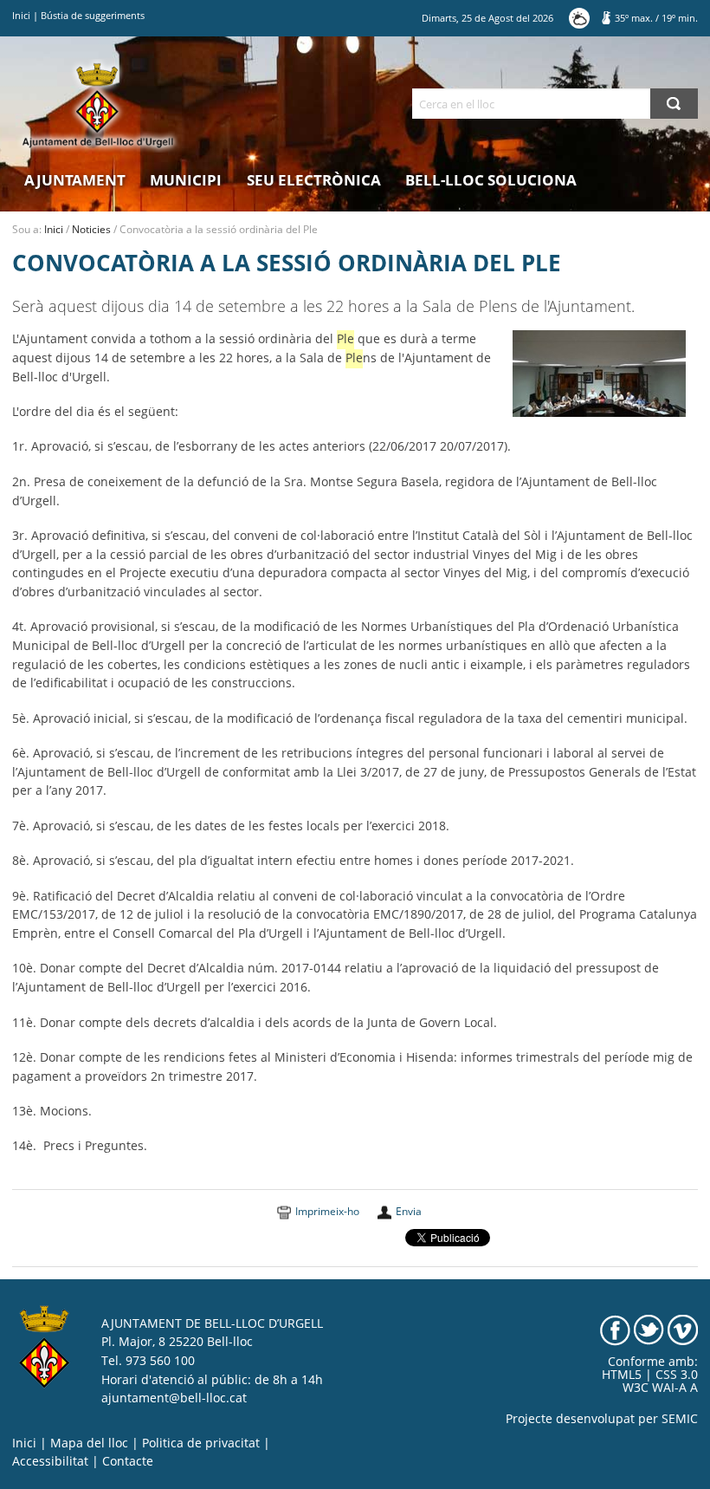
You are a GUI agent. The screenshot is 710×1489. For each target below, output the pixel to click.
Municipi (186, 180)
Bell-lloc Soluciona (491, 180)
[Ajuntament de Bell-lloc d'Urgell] (98, 106)
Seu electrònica (314, 180)
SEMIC (680, 1419)
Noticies (91, 229)
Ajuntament (75, 180)
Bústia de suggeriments (93, 15)
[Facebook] (615, 1328)
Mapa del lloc (89, 1443)
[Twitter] (649, 1328)
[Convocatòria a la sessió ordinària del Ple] (599, 372)
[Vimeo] (683, 1328)
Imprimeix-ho (327, 1211)
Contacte (127, 1461)
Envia (409, 1211)
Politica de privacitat (201, 1443)
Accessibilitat (50, 1461)
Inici (21, 15)
